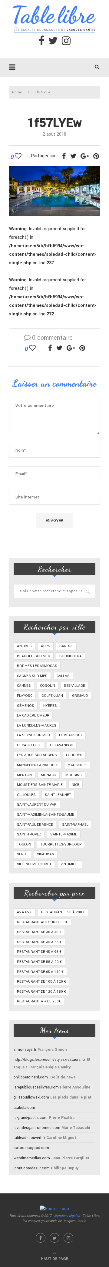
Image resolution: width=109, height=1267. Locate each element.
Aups (45, 646)
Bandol (66, 646)
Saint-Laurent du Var (37, 804)
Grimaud (80, 695)
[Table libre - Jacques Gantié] (54, 3)
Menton (24, 775)
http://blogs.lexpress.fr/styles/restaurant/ (49, 1059)
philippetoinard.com (31, 1077)
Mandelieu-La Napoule (37, 765)
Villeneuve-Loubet (34, 864)
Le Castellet (29, 745)
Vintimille (70, 864)
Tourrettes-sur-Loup (60, 844)
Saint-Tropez (29, 834)
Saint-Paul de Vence (35, 824)
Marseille (77, 765)
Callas (63, 676)
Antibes (24, 646)
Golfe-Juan (52, 695)
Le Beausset (70, 735)
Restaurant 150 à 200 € (63, 912)
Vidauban (45, 854)
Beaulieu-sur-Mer (33, 656)
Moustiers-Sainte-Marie (40, 784)
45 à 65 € (24, 912)
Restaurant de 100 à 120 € (41, 981)
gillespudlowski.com (31, 1097)
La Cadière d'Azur (33, 715)
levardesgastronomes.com (37, 1127)
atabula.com (24, 1107)
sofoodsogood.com (31, 1148)
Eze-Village (74, 685)
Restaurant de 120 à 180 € (41, 991)
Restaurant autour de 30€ (42, 922)
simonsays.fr (25, 1049)
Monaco (48, 775)
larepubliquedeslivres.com (36, 1087)
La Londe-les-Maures (36, 725)
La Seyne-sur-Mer (33, 735)
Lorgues (74, 755)
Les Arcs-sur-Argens (37, 755)
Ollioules (26, 794)
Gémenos (25, 705)
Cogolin (47, 685)
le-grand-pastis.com (31, 1117)
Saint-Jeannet (58, 794)
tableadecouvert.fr (29, 1137)
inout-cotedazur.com (32, 1168)
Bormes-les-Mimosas (37, 665)
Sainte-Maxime (63, 834)
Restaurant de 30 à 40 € (39, 932)
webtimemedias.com (32, 1158)
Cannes (24, 685)
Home (17, 92)
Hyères (50, 705)
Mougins (73, 775)
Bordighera (70, 656)
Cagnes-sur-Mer (32, 676)
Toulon (24, 844)
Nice (75, 784)
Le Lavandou (61, 745)
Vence (22, 854)
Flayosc (24, 695)
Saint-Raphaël (75, 824)
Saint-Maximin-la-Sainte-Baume (45, 814)
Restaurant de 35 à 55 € (39, 942)
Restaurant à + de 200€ (39, 1001)
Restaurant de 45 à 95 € (39, 951)
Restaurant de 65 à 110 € (40, 971)
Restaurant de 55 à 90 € (39, 961)
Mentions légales (67, 1215)
